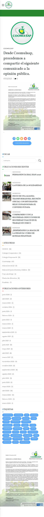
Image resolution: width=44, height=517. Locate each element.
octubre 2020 (7, 365)
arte (26, 415)
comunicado (15, 421)
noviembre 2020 (8, 361)
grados (23, 432)
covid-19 (17, 425)
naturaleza (27, 435)
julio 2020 (5, 378)
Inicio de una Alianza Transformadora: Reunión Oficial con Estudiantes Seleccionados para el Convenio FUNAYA (26, 202)
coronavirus (7, 425)
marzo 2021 (6, 357)
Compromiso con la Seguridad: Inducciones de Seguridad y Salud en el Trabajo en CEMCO (26, 218)
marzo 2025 (6, 303)
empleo (15, 432)
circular (25, 418)
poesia (26, 438)
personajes (7, 438)
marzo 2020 (6, 395)
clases (33, 418)
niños (36, 435)
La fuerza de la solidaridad (27, 185)
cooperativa (26, 421)
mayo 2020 (6, 386)
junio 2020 (6, 382)
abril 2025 (5, 299)
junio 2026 (6, 295)
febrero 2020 (7, 399)
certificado (16, 418)
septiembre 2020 (8, 370)
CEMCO (5, 249)
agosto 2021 (6, 336)
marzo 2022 (6, 328)
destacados (17, 428)
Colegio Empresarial (9, 257)
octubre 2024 (7, 307)
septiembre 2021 (8, 332)
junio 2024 (6, 311)
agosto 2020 (6, 374)
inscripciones (33, 432)
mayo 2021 (6, 349)
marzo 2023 (6, 324)
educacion (7, 432)
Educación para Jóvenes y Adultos (14, 270)
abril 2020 (5, 391)
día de (33, 428)
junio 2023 (6, 320)
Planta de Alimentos (9, 278)
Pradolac (5, 282)
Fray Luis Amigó (8, 274)
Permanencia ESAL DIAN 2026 (26, 174)
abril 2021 (5, 353)
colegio (6, 421)
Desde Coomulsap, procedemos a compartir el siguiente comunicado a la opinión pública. (21, 63)
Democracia (7, 428)
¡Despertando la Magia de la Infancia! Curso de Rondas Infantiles (25, 233)
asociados (7, 418)
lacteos (6, 435)
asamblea (34, 415)
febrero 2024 (7, 315)
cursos (33, 425)
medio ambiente (16, 435)
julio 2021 (5, 340)
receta (15, 442)
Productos (7, 442)
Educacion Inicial (8, 266)
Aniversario (18, 415)
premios (34, 438)
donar (26, 428)
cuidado (24, 425)
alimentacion (8, 415)
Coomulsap (8, 48)
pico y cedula (17, 438)
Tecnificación (25, 442)
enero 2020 (6, 403)
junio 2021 (5, 345)
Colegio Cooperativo (10, 253)
